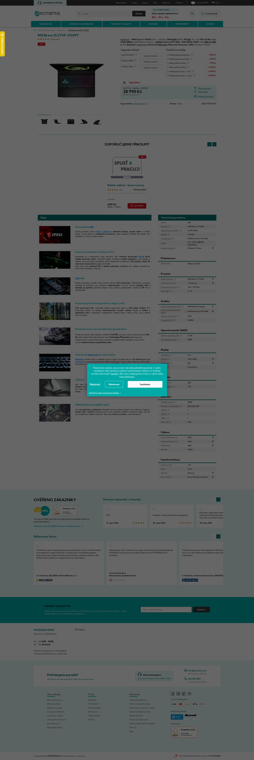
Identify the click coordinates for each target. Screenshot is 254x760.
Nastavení (95, 384)
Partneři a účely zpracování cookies (104, 393)
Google (114, 373)
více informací (127, 376)
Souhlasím (145, 384)
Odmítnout (114, 384)
